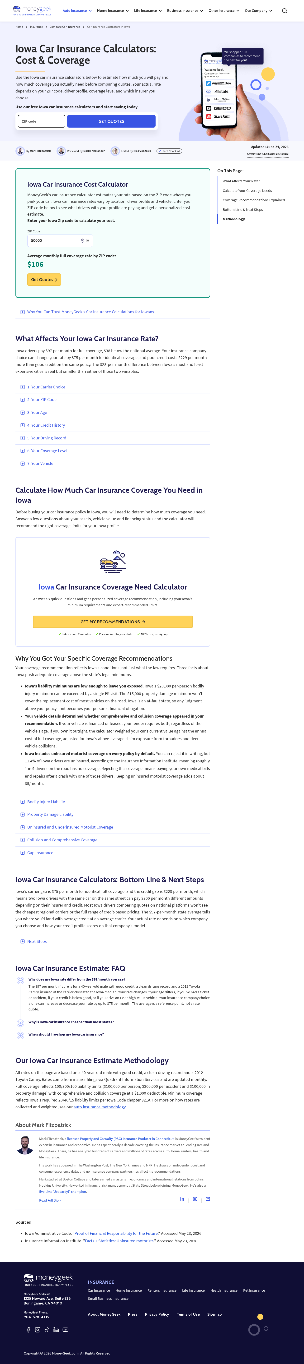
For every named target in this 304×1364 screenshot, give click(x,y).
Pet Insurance (254, 1290)
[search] (284, 11)
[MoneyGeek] (32, 11)
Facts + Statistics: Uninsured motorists (119, 1241)
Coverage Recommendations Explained (254, 200)
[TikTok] (47, 1329)
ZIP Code (33, 231)
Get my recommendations (110, 621)
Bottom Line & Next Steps (243, 209)
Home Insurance (129, 1290)
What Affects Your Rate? (241, 181)
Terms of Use (188, 1314)
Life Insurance (193, 1290)
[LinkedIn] (56, 1329)
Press (133, 1314)
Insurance (36, 27)
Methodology (234, 219)
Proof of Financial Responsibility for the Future (116, 1233)
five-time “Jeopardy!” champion (62, 1191)
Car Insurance (99, 1290)
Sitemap (214, 1314)
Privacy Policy (157, 1314)
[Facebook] (28, 1329)
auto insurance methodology (99, 1107)
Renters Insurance (161, 1290)
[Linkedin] (182, 1200)
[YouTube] (65, 1329)
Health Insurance (224, 1290)
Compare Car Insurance (65, 27)
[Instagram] (195, 1200)
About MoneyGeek (104, 1314)
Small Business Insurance (108, 1298)
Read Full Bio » (50, 1200)
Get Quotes (111, 121)
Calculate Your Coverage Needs (247, 190)
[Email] (207, 1200)
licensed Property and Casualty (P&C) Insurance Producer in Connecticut (120, 1138)
